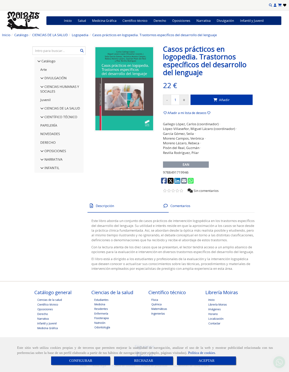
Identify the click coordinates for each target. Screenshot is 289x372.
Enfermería (101, 313)
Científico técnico (134, 20)
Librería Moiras (217, 304)
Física (154, 300)
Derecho (160, 20)
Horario (213, 314)
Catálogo (48, 61)
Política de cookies (201, 353)
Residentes (101, 309)
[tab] (128, 206)
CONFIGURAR (80, 361)
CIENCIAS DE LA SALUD (62, 108)
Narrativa (203, 20)
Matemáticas (159, 309)
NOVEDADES (50, 134)
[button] (275, 5)
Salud (82, 20)
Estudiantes (101, 300)
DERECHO (48, 142)
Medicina (99, 304)
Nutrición (99, 323)
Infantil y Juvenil (252, 20)
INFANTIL (51, 168)
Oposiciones (181, 20)
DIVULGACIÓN (55, 78)
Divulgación (225, 20)
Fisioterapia (101, 318)
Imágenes (214, 309)
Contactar (214, 323)
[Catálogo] (39, 61)
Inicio (68, 20)
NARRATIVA (53, 159)
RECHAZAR (143, 361)
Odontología (102, 327)
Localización (216, 318)
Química (156, 304)
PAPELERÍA (48, 125)
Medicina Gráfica (104, 20)
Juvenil (45, 100)
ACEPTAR (206, 361)
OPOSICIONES (55, 151)
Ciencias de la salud (49, 300)
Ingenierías (158, 313)
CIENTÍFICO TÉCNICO (60, 117)
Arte (43, 69)
